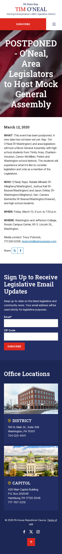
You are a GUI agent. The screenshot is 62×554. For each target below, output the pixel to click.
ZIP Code (9, 330)
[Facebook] (20, 251)
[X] (15, 251)
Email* (8, 317)
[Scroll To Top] (31, 542)
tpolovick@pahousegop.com (39, 241)
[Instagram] (38, 532)
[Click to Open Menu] (54, 24)
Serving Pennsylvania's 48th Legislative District (31, 9)
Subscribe (23, 24)
